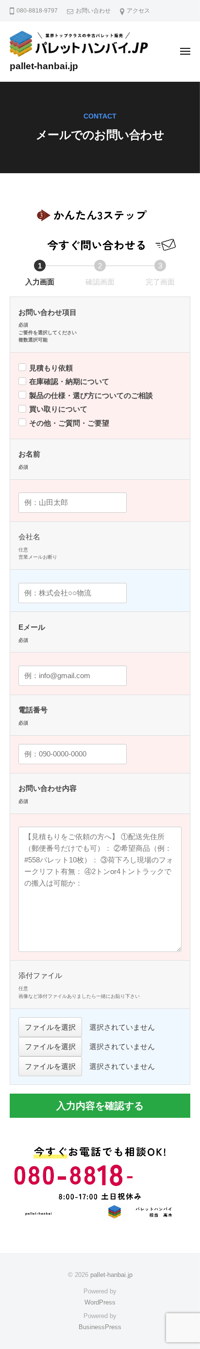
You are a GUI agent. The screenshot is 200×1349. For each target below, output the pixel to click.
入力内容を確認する (100, 1105)
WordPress (100, 1302)
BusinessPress (100, 1327)
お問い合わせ (93, 10)
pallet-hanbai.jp (44, 66)
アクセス (138, 10)
